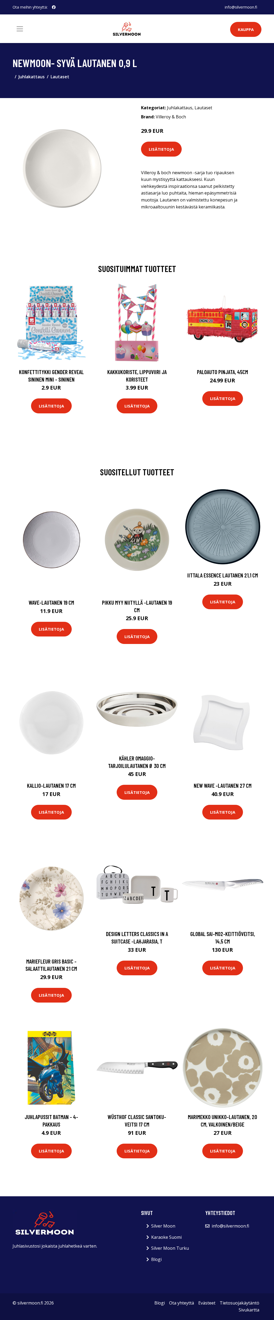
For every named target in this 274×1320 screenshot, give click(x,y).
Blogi (156, 1259)
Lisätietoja (161, 149)
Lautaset (60, 77)
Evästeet (206, 1303)
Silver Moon (163, 1226)
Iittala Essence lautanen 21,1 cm (222, 575)
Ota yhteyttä (181, 1303)
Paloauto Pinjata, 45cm (222, 371)
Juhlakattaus (31, 77)
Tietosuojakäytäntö (239, 1303)
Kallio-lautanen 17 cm (51, 785)
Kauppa (246, 29)
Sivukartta (249, 1310)
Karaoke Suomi (166, 1237)
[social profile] (54, 7)
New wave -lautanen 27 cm (223, 785)
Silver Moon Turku (170, 1248)
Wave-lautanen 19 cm (51, 602)
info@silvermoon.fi (241, 7)
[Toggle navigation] (20, 29)
